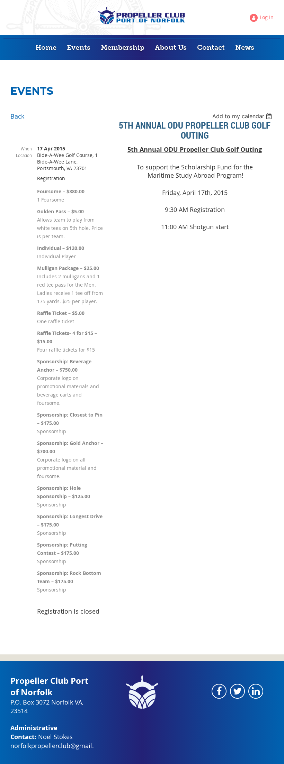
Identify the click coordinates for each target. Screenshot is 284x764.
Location (24, 155)
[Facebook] (219, 691)
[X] (237, 691)
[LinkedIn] (255, 691)
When (26, 148)
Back (17, 116)
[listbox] (243, 116)
